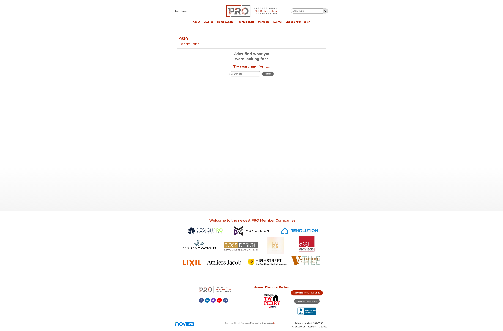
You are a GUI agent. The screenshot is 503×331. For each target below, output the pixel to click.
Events (277, 21)
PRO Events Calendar (306, 301)
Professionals (245, 21)
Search (267, 74)
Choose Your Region (298, 21)
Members (263, 21)
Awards (208, 21)
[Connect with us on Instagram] (213, 300)
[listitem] (178, 11)
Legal (275, 323)
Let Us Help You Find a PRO (306, 293)
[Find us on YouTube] (219, 300)
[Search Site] (325, 10)
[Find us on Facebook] (201, 300)
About (196, 21)
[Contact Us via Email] (225, 300)
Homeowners (225, 21)
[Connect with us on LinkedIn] (207, 300)
